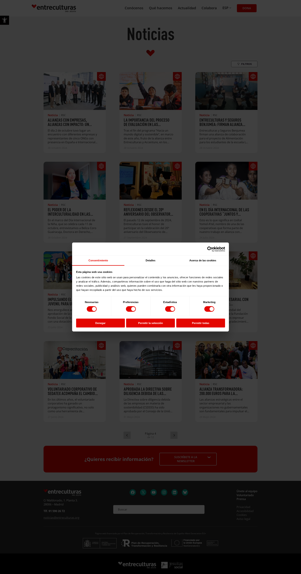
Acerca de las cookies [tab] (202, 260)
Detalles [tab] (151, 260)
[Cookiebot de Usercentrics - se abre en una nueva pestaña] (210, 249)
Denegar (100, 323)
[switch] (131, 309)
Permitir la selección (150, 323)
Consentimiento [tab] (98, 260)
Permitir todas (200, 323)
